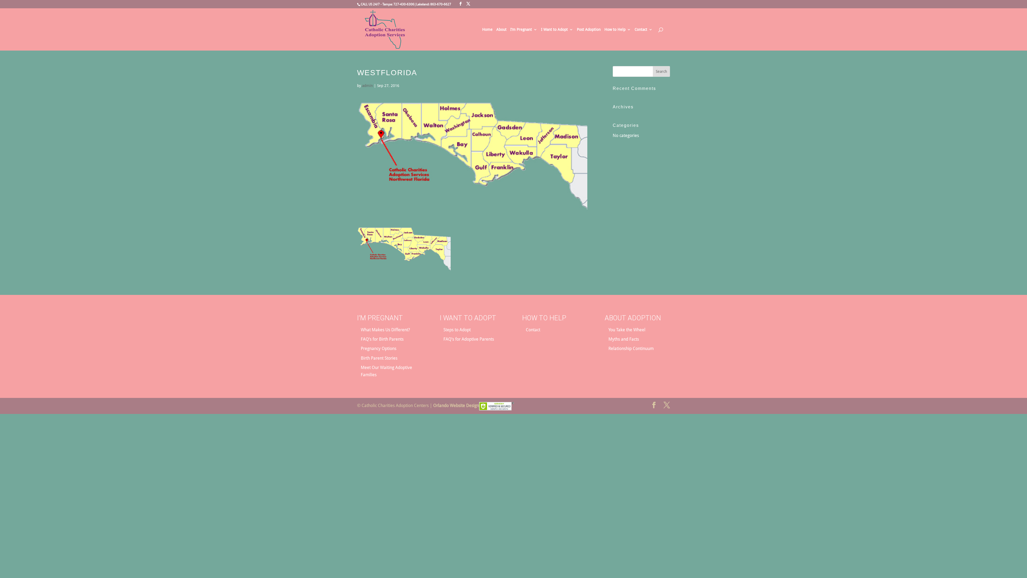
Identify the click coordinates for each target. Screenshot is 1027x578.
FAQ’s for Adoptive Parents (468, 339)
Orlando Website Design (456, 405)
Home (487, 30)
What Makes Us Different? (385, 329)
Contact (641, 30)
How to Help (615, 30)
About (501, 30)
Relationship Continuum (631, 348)
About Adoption (633, 318)
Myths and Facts (623, 339)
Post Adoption (589, 30)
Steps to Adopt (457, 329)
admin (367, 85)
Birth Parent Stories (379, 358)
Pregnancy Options (378, 348)
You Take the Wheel (626, 329)
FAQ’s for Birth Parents (382, 339)
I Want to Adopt (554, 30)
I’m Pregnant (521, 30)
